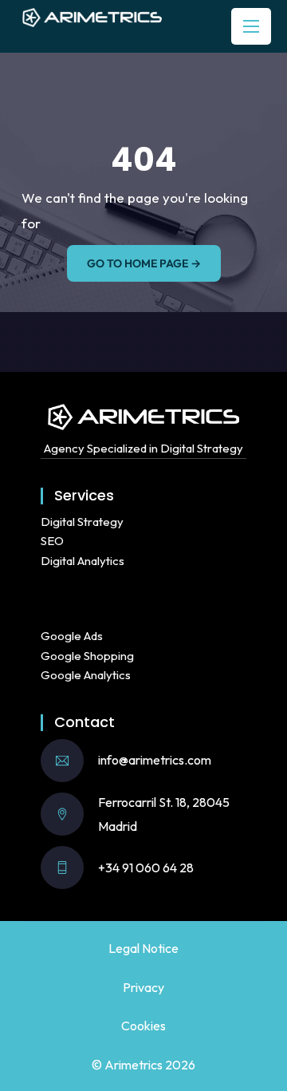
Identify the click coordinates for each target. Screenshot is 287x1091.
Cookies (143, 1026)
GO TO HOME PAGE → (144, 263)
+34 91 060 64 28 (146, 868)
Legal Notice (143, 948)
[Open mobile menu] (251, 26)
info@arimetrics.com (154, 760)
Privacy (143, 987)
